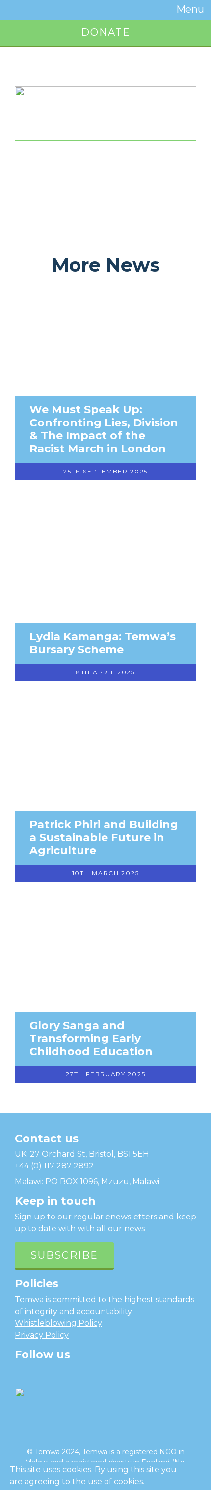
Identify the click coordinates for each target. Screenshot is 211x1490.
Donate (106, 32)
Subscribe (64, 1255)
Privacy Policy (42, 1335)
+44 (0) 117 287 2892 (54, 1165)
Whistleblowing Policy (58, 1323)
